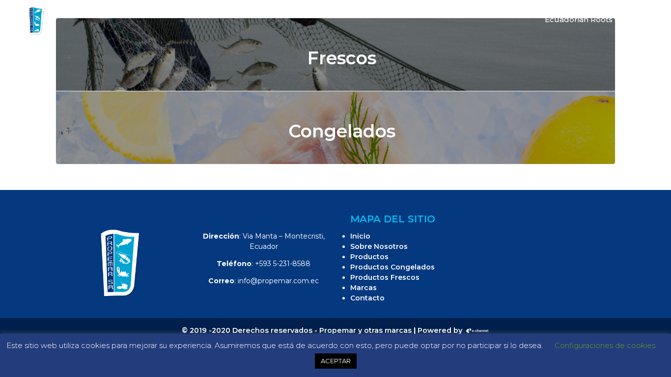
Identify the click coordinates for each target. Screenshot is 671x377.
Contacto (367, 298)
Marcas (363, 287)
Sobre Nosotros (379, 246)
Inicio (360, 236)
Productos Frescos (384, 277)
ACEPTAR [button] (336, 361)
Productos (369, 256)
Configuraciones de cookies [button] (605, 345)
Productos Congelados (392, 267)
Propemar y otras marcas (365, 330)
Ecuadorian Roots (579, 19)
